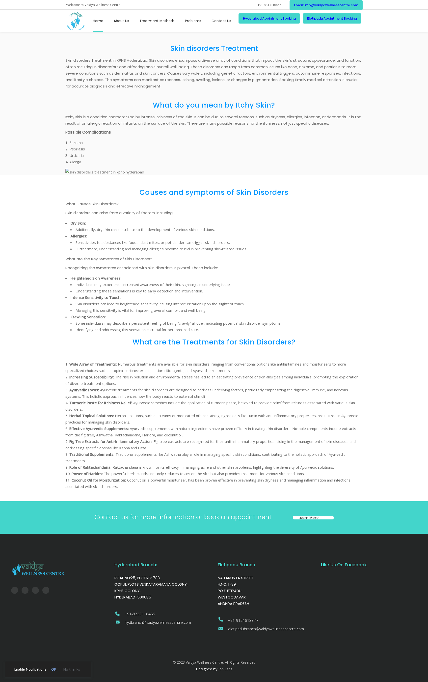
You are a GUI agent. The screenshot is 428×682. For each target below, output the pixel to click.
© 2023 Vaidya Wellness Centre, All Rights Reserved (214, 662)
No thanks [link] (71, 669)
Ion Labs (225, 669)
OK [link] (53, 669)
